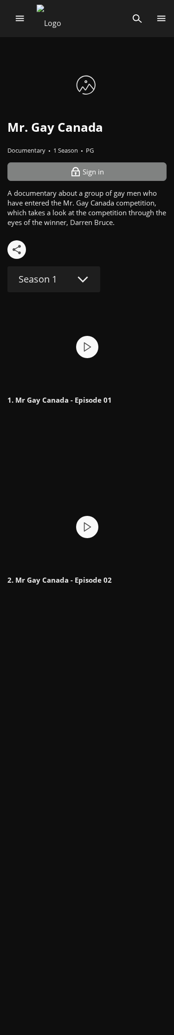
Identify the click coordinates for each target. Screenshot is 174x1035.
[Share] (16, 249)
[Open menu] (20, 18)
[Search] (137, 18)
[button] (87, 347)
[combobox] (53, 279)
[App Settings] (161, 18)
